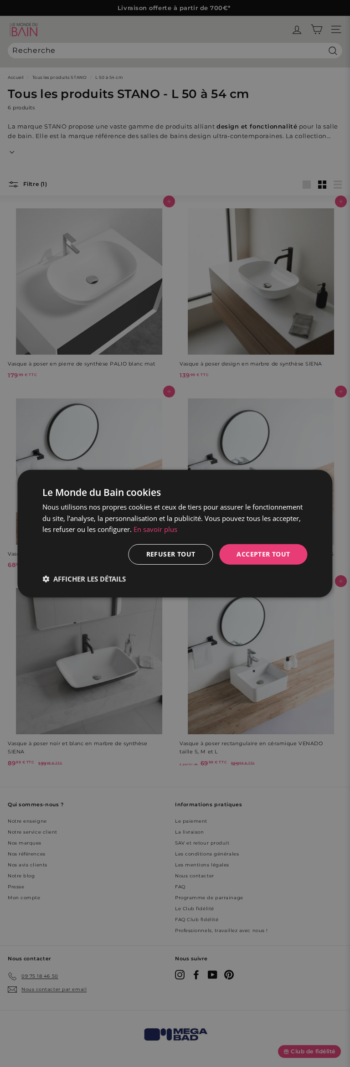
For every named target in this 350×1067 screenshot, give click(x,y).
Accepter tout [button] (263, 554)
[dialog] (174, 533)
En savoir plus (155, 529)
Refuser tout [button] (171, 554)
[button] (84, 579)
